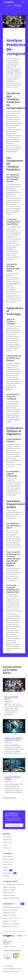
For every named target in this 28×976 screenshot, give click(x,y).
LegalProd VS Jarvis (9, 892)
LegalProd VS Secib (8, 890)
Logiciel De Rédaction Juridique (12, 778)
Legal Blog (6, 876)
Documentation (7, 865)
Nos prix (5, 845)
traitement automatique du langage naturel (12, 190)
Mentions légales (8, 966)
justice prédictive (12, 149)
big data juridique (12, 151)
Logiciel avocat (7, 837)
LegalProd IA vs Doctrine (10, 910)
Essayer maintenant (14, 825)
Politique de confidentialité (11, 971)
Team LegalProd (11, 29)
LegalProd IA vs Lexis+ (9, 913)
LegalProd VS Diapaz (9, 895)
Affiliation (6, 870)
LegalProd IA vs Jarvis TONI (11, 918)
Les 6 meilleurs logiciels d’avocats (13, 884)
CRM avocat (6, 848)
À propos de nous (8, 859)
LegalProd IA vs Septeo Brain (11, 924)
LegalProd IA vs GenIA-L (10, 915)
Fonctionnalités (7, 842)
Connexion (9, 5)
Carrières (5, 867)
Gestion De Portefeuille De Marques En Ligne (13, 739)
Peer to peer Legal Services (11, 698)
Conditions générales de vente (12, 969)
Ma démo (17, 5)
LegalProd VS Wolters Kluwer (11, 898)
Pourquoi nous (7, 839)
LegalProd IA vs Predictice (10, 926)
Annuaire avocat (8, 873)
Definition (14, 31)
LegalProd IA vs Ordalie (10, 921)
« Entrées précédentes (9, 798)
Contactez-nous (8, 862)
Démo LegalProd (8, 856)
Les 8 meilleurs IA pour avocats (12, 907)
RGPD (15, 489)
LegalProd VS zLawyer (9, 887)
